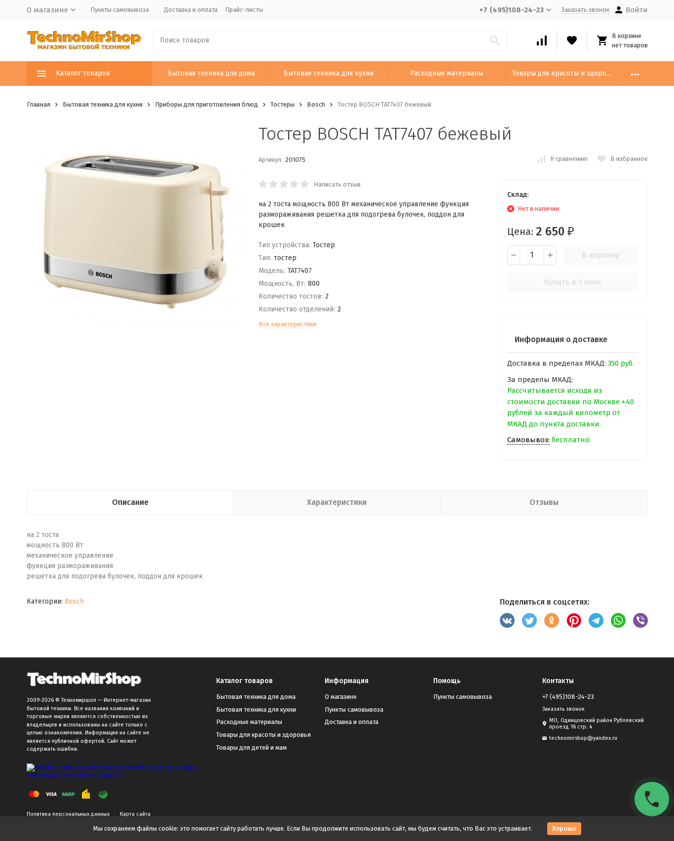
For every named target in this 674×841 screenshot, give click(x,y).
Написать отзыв (337, 184)
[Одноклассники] (551, 620)
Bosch (316, 104)
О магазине (341, 696)
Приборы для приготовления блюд (206, 104)
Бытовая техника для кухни (329, 73)
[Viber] (640, 620)
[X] (529, 620)
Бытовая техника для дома (211, 73)
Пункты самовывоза (119, 9)
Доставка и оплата (191, 9)
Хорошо (564, 828)
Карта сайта (135, 814)
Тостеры (282, 104)
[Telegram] (596, 620)
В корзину (600, 255)
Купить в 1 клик (572, 282)
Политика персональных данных (68, 814)
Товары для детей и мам (251, 747)
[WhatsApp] (618, 620)
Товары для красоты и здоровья (565, 73)
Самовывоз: (528, 439)
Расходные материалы (446, 73)
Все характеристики (287, 324)
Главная (38, 104)
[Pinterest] (573, 620)
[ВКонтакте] (507, 620)
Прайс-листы (244, 9)
